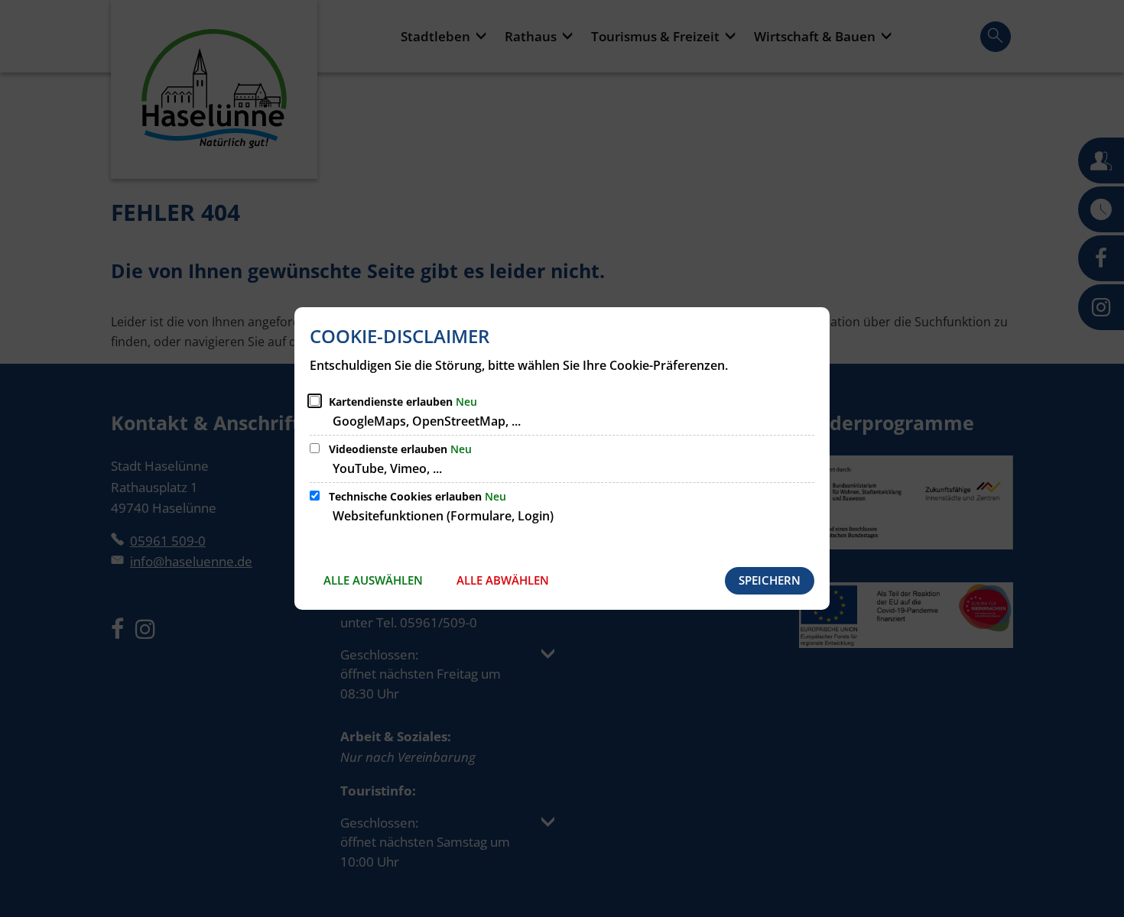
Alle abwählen (502, 580)
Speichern (770, 580)
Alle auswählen (373, 580)
